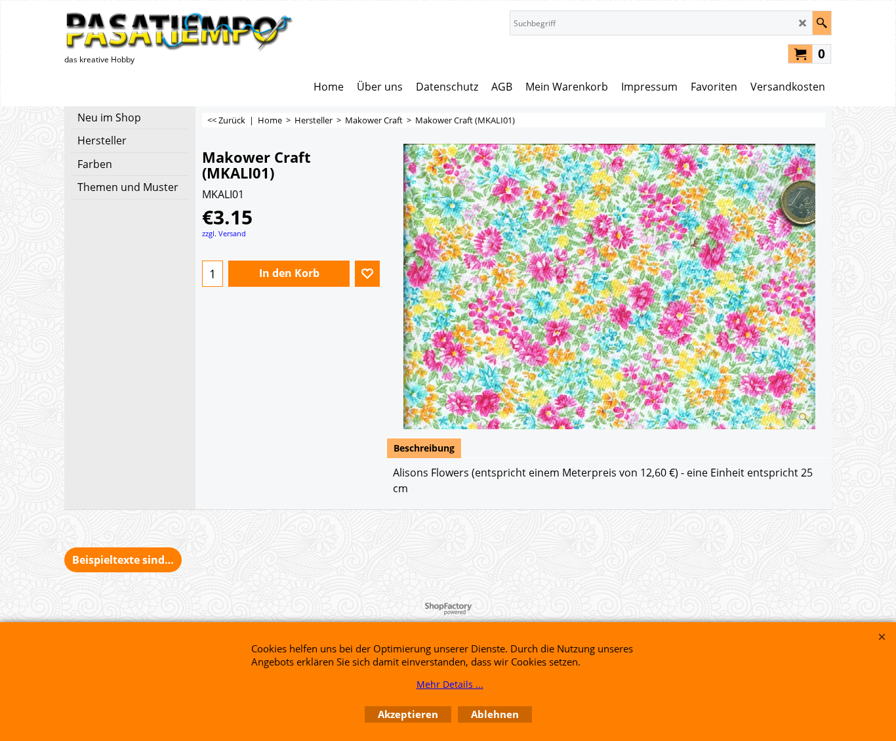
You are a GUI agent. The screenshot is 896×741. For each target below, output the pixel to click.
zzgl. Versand (224, 233)
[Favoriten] (367, 273)
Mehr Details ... (450, 684)
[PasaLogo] (179, 31)
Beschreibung (424, 448)
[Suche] (821, 23)
